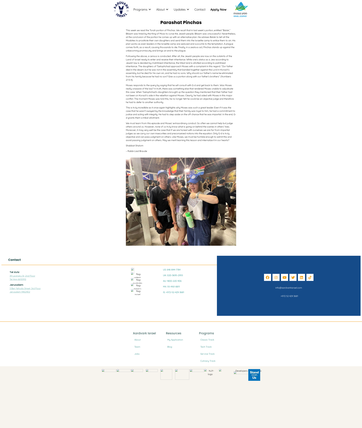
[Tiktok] (309, 277)
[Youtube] (284, 277)
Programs (140, 9)
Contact (199, 9)
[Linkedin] (301, 277)
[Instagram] (276, 277)
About (160, 9)
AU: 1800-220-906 (172, 280)
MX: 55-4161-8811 (171, 286)
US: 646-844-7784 (171, 269)
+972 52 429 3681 (289, 296)
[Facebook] (267, 277)
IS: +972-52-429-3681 (173, 292)
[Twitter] (293, 277)
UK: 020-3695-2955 (173, 275)
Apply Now (218, 9)
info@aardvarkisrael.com (288, 287)
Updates (180, 9)
